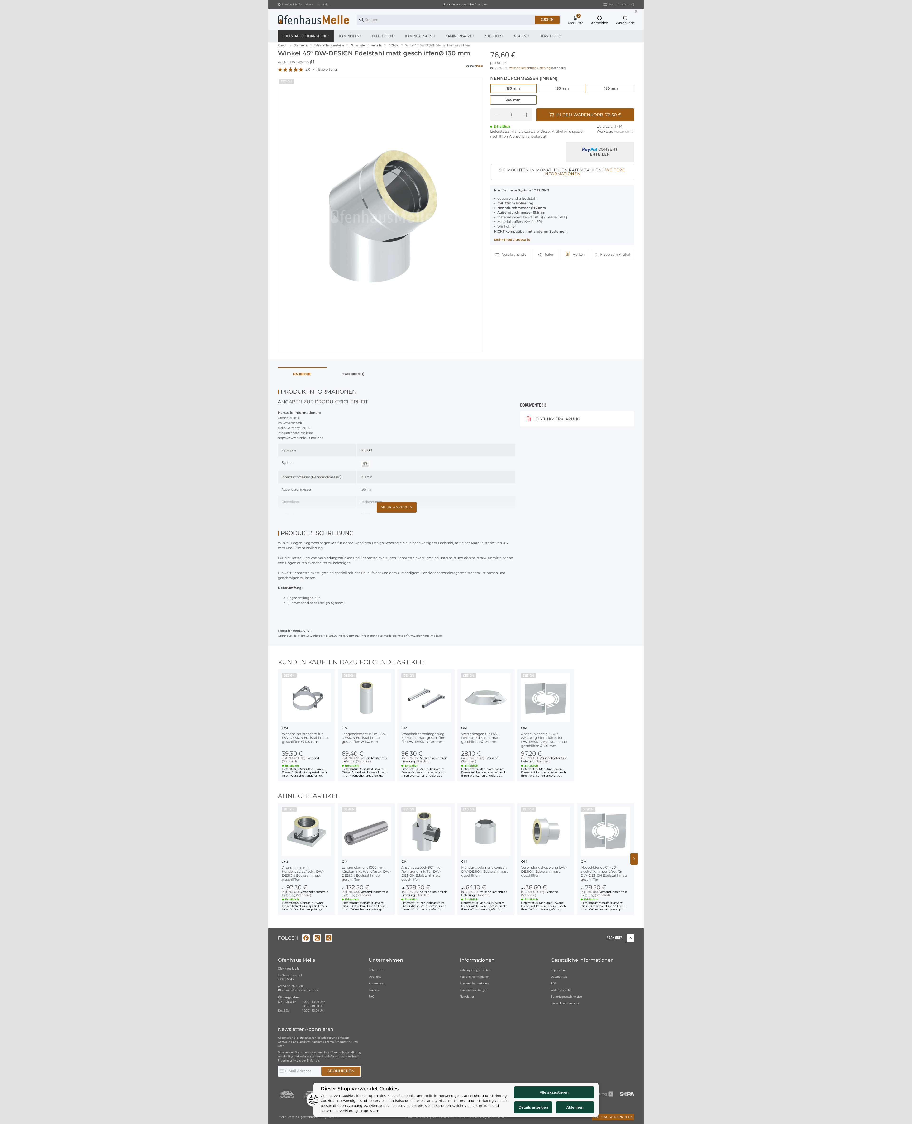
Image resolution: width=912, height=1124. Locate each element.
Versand (313, 758)
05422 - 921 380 (292, 986)
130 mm (366, 477)
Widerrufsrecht (561, 990)
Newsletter (467, 997)
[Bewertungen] (291, 69)
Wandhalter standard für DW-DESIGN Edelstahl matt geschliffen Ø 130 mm (305, 738)
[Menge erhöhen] (526, 114)
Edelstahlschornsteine (329, 45)
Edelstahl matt (371, 501)
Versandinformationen (474, 977)
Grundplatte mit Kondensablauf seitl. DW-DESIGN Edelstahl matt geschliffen (303, 873)
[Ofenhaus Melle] (313, 19)
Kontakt (323, 4)
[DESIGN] (365, 463)
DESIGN (393, 45)
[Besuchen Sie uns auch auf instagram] (317, 938)
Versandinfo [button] (624, 131)
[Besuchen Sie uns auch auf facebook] (306, 938)
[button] (551, 36)
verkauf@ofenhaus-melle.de (300, 990)
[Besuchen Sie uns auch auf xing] (328, 938)
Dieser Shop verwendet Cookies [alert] (360, 1088)
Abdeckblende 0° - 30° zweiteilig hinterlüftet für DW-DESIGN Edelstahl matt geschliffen (604, 873)
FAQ (371, 997)
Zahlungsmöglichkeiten (475, 970)
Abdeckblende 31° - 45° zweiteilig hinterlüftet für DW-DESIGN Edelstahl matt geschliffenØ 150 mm (544, 740)
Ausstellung (376, 983)
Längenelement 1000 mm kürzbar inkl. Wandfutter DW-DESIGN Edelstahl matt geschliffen (366, 873)
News (309, 4)
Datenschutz (559, 977)
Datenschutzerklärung (346, 1052)
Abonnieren (340, 1071)
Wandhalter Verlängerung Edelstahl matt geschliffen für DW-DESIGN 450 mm (423, 738)
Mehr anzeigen (397, 507)
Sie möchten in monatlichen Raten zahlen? (562, 172)
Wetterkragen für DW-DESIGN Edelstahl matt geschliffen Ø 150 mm (480, 738)
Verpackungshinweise (565, 1003)
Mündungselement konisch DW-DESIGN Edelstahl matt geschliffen (484, 871)
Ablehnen (575, 1107)
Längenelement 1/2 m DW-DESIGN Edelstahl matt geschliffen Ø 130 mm (364, 738)
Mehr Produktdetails (512, 240)
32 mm (366, 514)
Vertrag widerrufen (613, 1117)
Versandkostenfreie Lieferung (530, 68)
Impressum (558, 970)
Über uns (375, 977)
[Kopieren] (312, 62)
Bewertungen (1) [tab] (353, 374)
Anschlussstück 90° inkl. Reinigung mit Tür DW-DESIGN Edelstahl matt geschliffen (421, 873)
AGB (554, 983)
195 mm (366, 489)
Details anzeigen (533, 1107)
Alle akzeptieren (554, 1092)
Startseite (300, 45)
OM (285, 728)
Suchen (547, 19)
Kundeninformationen (474, 983)
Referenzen (376, 970)
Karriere (374, 990)
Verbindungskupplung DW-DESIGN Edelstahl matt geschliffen (544, 871)
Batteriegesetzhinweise (566, 997)
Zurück (282, 45)
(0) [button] (621, 4)
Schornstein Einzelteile (366, 45)
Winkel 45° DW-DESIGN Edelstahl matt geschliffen (437, 45)
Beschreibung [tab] (302, 374)
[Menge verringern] (496, 114)
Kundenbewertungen (473, 990)
